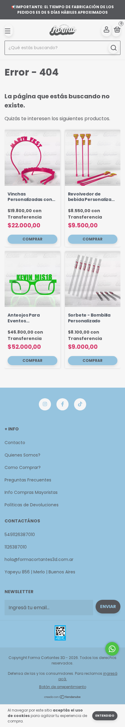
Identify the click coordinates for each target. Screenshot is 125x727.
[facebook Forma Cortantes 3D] (62, 404)
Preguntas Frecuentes (28, 480)
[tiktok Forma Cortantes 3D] (80, 404)
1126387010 (16, 547)
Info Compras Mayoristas (31, 492)
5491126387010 (20, 535)
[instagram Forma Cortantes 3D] (45, 404)
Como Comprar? (23, 467)
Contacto (15, 443)
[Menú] (9, 30)
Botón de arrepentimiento (62, 686)
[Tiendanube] (63, 697)
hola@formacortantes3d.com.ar (39, 559)
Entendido (104, 715)
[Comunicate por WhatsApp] (112, 649)
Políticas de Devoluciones (32, 505)
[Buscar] (113, 47)
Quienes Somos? (22, 455)
